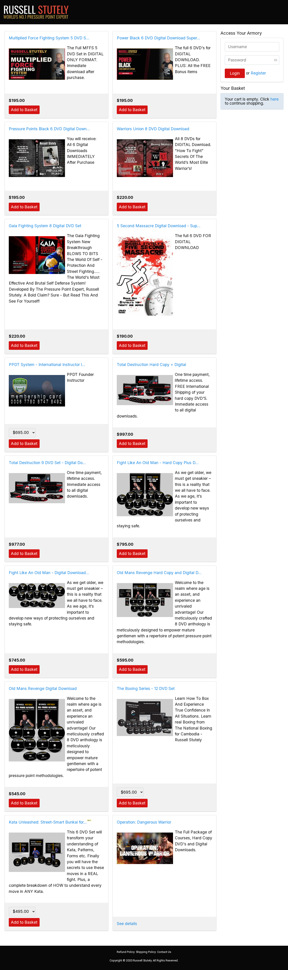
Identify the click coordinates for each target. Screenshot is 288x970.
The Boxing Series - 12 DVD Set (146, 688)
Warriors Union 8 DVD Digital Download (153, 128)
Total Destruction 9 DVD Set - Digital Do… (47, 462)
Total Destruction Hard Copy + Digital (151, 364)
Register (258, 73)
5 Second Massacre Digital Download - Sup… (158, 225)
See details (127, 923)
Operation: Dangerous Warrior (144, 822)
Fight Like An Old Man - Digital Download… (49, 572)
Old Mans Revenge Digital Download (43, 688)
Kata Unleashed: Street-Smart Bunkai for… (48, 822)
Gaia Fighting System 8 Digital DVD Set (45, 225)
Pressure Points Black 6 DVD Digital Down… (49, 128)
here (274, 99)
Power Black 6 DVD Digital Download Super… (158, 38)
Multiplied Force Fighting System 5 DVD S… (49, 38)
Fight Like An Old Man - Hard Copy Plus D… (158, 462)
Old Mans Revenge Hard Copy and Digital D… (159, 572)
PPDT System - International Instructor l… (47, 364)
